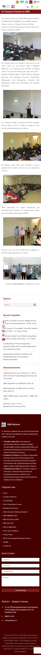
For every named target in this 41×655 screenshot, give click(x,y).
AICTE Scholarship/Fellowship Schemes (17, 538)
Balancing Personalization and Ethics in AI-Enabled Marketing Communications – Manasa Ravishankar (18, 356)
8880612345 (9, 616)
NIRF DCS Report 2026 (11, 519)
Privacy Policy (8, 535)
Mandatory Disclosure (10, 508)
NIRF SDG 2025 (8, 523)
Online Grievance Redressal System (15, 512)
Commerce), (17, 406)
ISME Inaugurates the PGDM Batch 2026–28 (18, 383)
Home (5, 493)
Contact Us (7, 546)
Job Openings (8, 501)
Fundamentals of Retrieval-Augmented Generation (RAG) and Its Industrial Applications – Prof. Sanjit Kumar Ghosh (20, 346)
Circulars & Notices (10, 497)
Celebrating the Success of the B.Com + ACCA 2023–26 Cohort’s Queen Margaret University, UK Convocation (20, 375)
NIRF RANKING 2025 (10, 516)
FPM (23, 406)
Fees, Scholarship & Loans (12, 504)
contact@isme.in (11, 620)
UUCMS (5, 542)
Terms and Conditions (10, 531)
